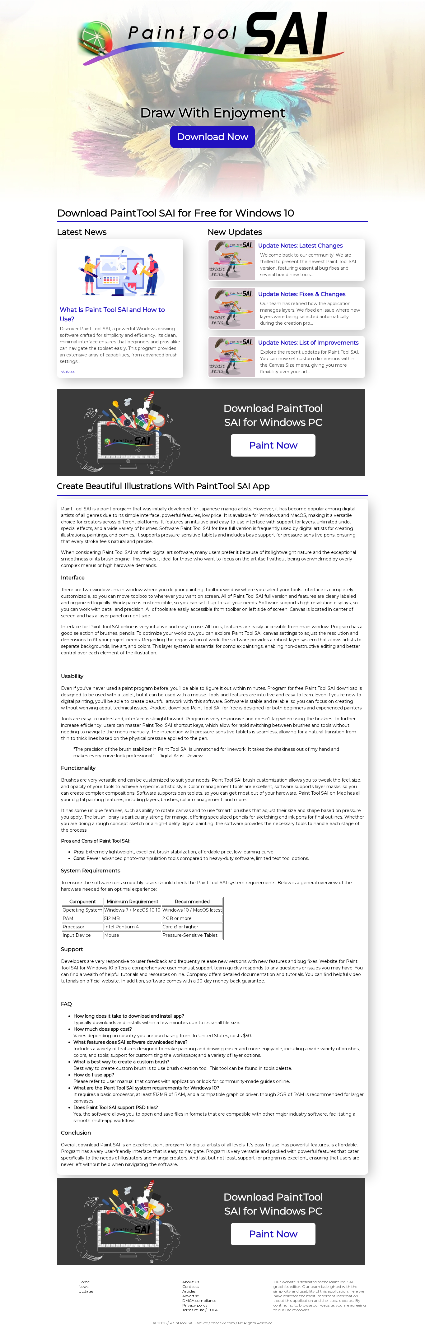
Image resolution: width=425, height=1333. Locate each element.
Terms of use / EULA (200, 1309)
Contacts (190, 1286)
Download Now (212, 136)
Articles (188, 1291)
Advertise (190, 1296)
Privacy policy (195, 1305)
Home (84, 1282)
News (83, 1286)
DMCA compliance (199, 1300)
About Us (190, 1282)
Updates (86, 1291)
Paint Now (273, 445)
